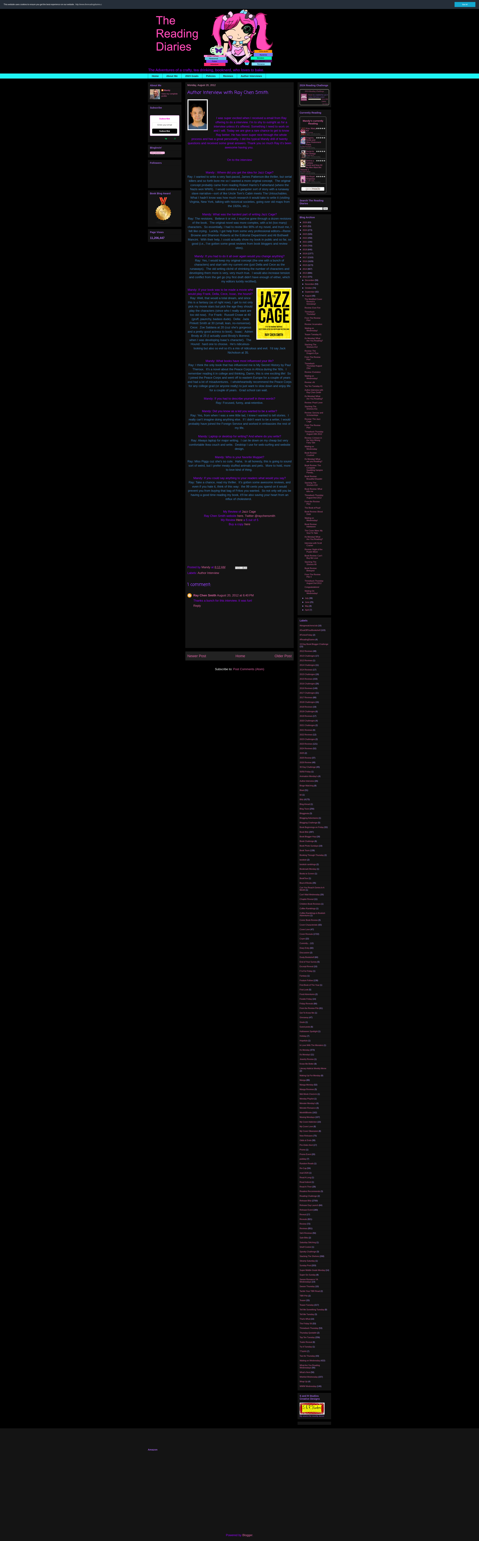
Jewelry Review (307, 1059)
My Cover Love (306, 1126)
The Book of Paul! (312, 508)
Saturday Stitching (308, 1242)
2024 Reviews (306, 748)
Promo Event (305, 1154)
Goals (302, 1022)
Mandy (167, 90)
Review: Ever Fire (312, 308)
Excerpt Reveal (306, 966)
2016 (305, 261)
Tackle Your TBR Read (310, 1291)
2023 (305, 234)
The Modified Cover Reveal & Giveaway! (313, 301)
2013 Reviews (306, 660)
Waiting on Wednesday (310, 1361)
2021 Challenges (307, 725)
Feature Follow (306, 980)
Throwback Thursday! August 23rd (313, 365)
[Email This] (236, 568)
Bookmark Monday (308, 869)
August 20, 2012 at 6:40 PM (235, 595)
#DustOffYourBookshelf (310, 630)
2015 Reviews (306, 679)
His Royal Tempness (310, 177)
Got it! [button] (465, 4)
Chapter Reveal (307, 899)
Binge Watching (307, 786)
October (308, 288)
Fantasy (303, 976)
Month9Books (306, 1113)
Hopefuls (304, 1041)
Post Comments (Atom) (248, 669)
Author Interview (208, 573)
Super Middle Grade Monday (312, 1270)
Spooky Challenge (308, 1252)
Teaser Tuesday (307, 1305)
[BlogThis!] (239, 568)
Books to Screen (307, 874)
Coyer (302, 939)
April (307, 610)
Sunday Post (305, 1265)
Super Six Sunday (308, 1275)
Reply (197, 605)
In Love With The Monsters (311, 1045)
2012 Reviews (306, 651)
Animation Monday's (309, 776)
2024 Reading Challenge (314, 91)
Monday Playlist (307, 1099)
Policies (211, 76)
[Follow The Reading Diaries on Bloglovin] (157, 154)
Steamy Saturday (307, 1261)
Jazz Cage (249, 511)
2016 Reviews (306, 688)
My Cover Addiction (308, 1122)
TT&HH (303, 1351)
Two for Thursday (307, 1356)
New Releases (306, 1136)
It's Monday (305, 1050)
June (307, 602)
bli (301, 795)
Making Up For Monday (310, 1075)
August (308, 296)
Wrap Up (303, 1381)
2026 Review (305, 762)
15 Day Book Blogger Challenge (314, 644)
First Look (304, 990)
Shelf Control (305, 1247)
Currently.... (305, 943)
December (310, 280)
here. (240, 515)
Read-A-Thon (306, 1187)
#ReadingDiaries (307, 640)
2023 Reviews (306, 744)
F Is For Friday (306, 971)
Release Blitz (305, 1201)
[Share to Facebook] (243, 568)
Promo (302, 1150)
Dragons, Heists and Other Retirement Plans (313, 141)
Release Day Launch (309, 1205)
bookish (303, 860)
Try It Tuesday (306, 1347)
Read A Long (305, 1177)
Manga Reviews (307, 1089)
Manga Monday (306, 1085)
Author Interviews (251, 76)
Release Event (306, 1210)
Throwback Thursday (309, 1328)
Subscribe (164, 131)
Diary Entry (304, 948)
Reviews (228, 76)
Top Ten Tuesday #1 (313, 386)
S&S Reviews (306, 1233)
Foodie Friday (306, 999)
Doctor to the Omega (311, 152)
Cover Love (305, 929)
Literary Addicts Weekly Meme (313, 1068)
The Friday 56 (306, 1324)
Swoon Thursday (307, 1286)
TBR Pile (304, 1296)
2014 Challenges (307, 665)
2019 (305, 250)
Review (303, 1224)
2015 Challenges (307, 674)
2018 (305, 254)
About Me (172, 76)
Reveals (303, 1219)
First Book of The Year (309, 985)
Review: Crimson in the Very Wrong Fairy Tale (313, 440)
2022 (305, 238)
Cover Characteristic (309, 925)
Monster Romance (308, 1108)
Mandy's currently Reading (313, 122)
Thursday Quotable (308, 1333)
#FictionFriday (306, 635)
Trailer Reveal (306, 1342)
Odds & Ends (305, 1140)
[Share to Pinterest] (246, 568)
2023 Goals (191, 76)
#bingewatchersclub (308, 626)
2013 (305, 273)
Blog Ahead (305, 804)
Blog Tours (304, 809)
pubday (303, 1159)
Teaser (303, 1300)
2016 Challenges (307, 684)
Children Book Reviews (310, 904)
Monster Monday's (308, 1103)
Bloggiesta (304, 813)
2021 (305, 242)
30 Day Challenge (308, 767)
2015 (305, 265)
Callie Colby (311, 180)
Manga (303, 1080)
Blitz (301, 799)
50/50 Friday (305, 772)
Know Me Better (307, 1064)
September (310, 292)
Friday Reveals (306, 1004)
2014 (305, 269)
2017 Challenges (307, 693)
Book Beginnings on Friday (312, 827)
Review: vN (310, 382)
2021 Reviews (306, 730)
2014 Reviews (306, 670)
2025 (305, 226)
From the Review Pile (309, 1008)
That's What (305, 1319)
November (310, 284)
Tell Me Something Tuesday (312, 1310)
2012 (305, 277)
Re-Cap (303, 1168)
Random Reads (307, 1163)
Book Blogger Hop (308, 837)
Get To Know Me (307, 1013)
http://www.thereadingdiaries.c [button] (88, 4)
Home (155, 76)
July (307, 598)
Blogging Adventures (309, 818)
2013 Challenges (307, 656)
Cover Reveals (306, 934)
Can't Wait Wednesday (310, 895)
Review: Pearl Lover (314, 403)
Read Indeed (305, 1182)
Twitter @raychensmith (260, 515)
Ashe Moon (310, 155)
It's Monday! (305, 1055)
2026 (305, 222)
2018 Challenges (307, 702)
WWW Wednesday (308, 1386)
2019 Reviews (306, 716)
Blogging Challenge (308, 823)
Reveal (303, 1214)
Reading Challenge (308, 1196)
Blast (302, 790)
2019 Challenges (307, 711)
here (247, 524)
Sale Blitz (304, 1238)
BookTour (304, 878)
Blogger (247, 1535)
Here (239, 520)
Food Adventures (307, 994)
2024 (305, 230)
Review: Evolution (313, 372)
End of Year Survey (308, 962)
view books (325, 104)
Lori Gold (310, 132)
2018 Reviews (306, 707)
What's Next (305, 1372)
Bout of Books (306, 883)
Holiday (303, 1036)
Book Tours (305, 850)
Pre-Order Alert (306, 1145)
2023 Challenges (307, 739)
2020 (305, 246)
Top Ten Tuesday (307, 1337)
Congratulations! (312, 587)
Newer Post (196, 656)
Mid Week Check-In (308, 1094)
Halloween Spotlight (309, 1031)
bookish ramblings (308, 864)
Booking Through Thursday (312, 855)
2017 (305, 257)
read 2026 (304, 1173)
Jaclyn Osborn (306, 171)
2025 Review (305, 758)
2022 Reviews (306, 735)
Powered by (159, 139)
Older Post (283, 656)
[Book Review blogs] (163, 223)
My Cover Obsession (309, 1131)
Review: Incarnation (313, 324)
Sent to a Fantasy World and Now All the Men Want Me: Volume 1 (311, 165)
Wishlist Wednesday (309, 1377)
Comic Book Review (309, 920)
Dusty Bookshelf (307, 957)
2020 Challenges (307, 721)
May (307, 606)
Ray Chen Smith (204, 595)
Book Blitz (304, 832)
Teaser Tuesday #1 (313, 334)
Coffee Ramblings (308, 908)
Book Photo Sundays (309, 846)
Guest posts (305, 1027)
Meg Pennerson (306, 146)
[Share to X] (241, 568)
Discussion (304, 953)
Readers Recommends (310, 1191)
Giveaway (304, 1017)
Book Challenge (307, 841)
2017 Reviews (306, 697)
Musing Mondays (307, 1117)
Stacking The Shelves (309, 1256)
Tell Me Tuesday (307, 1314)
